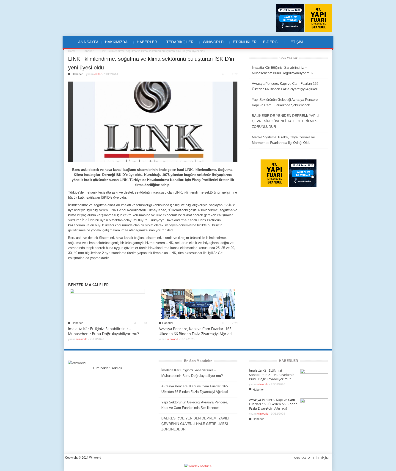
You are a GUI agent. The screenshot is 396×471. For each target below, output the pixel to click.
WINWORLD (212, 44)
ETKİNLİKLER (245, 42)
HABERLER (145, 44)
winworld (82, 339)
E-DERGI (269, 44)
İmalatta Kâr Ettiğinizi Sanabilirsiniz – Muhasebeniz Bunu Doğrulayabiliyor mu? (103, 331)
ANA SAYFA (88, 42)
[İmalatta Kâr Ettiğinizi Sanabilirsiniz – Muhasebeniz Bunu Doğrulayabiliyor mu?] (107, 304)
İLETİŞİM (295, 42)
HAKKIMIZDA (115, 44)
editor (98, 74)
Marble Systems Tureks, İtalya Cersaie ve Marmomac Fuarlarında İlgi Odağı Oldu (283, 140)
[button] (316, 42)
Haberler (88, 51)
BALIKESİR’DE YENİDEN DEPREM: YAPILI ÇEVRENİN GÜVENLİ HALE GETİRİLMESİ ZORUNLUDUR (285, 121)
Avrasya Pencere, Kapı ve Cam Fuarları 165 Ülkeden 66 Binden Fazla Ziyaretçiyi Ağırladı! (196, 331)
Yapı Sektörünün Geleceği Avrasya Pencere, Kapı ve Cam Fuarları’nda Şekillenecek (285, 102)
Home (72, 51)
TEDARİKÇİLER (178, 44)
